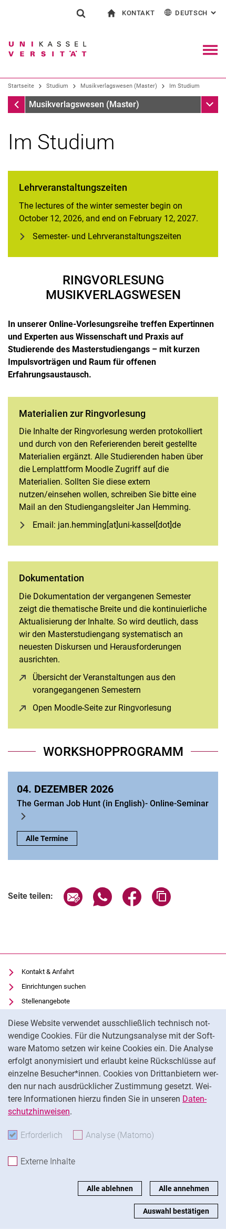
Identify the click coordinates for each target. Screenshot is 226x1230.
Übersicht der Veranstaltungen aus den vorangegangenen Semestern (120, 683)
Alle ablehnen (110, 1188)
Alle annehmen (184, 1188)
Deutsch (196, 13)
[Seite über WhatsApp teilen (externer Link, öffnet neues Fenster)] (102, 903)
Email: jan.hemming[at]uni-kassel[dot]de (107, 525)
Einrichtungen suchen (54, 986)
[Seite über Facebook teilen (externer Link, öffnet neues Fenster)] (131, 903)
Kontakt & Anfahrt (48, 972)
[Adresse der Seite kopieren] (161, 903)
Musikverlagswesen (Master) (118, 86)
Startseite (21, 86)
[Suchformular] (81, 13)
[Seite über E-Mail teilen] (73, 903)
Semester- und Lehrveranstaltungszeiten (107, 236)
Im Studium (184, 86)
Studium (57, 86)
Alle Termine (47, 838)
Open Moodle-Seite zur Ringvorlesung (102, 708)
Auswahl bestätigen (176, 1211)
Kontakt (138, 13)
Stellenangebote (46, 1001)
